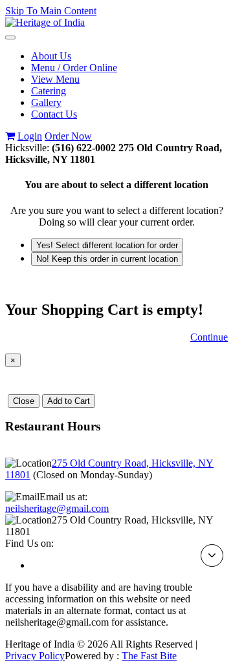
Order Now (68, 136)
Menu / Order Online (74, 67)
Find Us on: (29, 543)
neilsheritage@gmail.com (57, 508)
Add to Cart (68, 401)
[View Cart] (10, 136)
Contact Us (54, 114)
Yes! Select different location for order (107, 245)
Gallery (46, 102)
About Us (51, 55)
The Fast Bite (149, 655)
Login (29, 136)
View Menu (55, 79)
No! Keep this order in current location (107, 259)
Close (23, 401)
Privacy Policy (35, 655)
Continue (209, 337)
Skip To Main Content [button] (50, 10)
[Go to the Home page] (45, 22)
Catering (48, 90)
